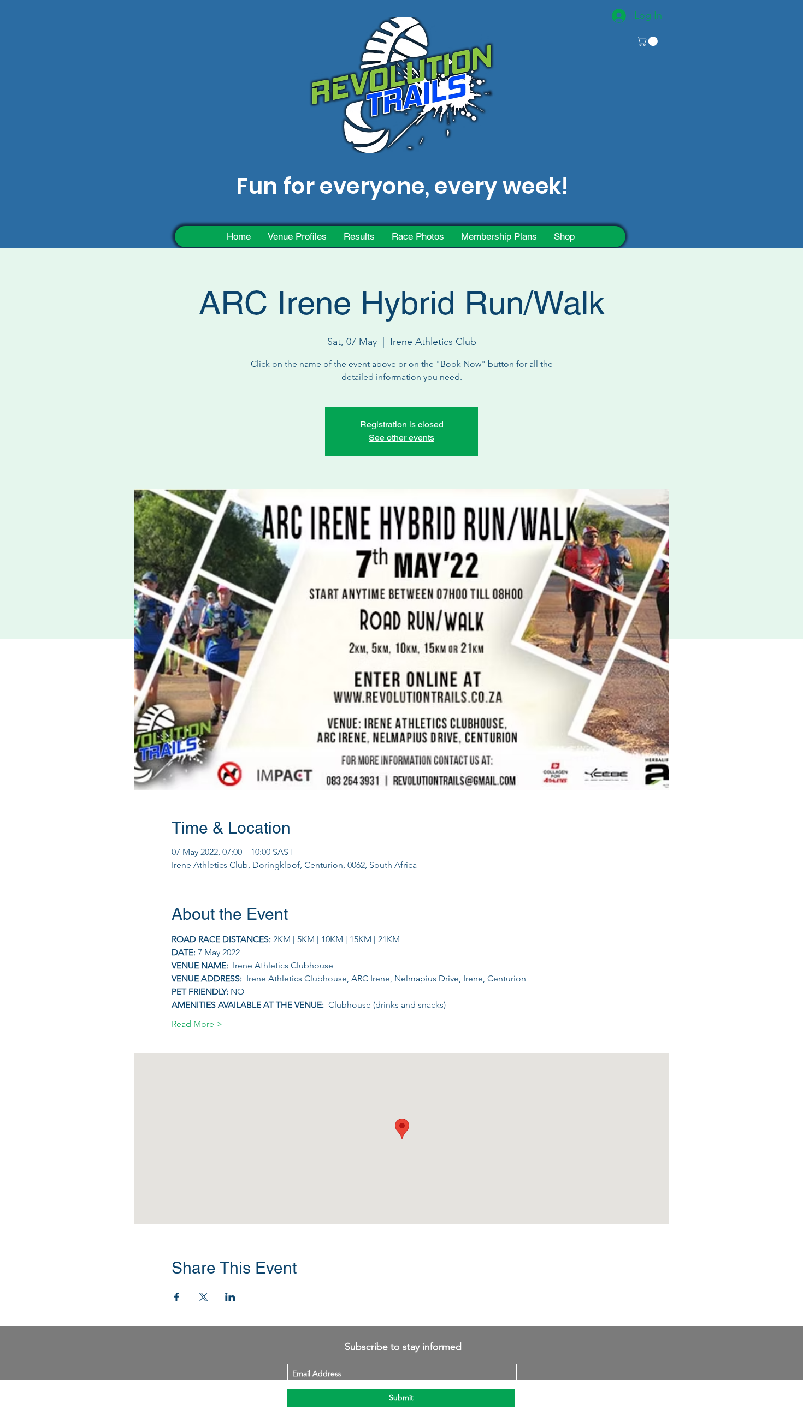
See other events (401, 437)
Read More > (197, 1024)
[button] (648, 41)
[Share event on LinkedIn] (230, 1297)
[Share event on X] (203, 1297)
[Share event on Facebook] (177, 1297)
